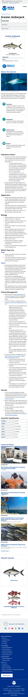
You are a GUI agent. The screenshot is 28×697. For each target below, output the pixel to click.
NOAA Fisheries (14, 695)
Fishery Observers (6, 654)
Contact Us (4, 662)
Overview (5, 21)
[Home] (8, 8)
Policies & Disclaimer (8, 690)
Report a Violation (6, 667)
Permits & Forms (6, 649)
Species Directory (5, 14)
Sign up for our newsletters (17, 624)
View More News (5, 551)
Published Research (7, 658)
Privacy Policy (17, 690)
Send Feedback (7, 675)
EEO (10, 688)
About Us (4, 638)
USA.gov (22, 690)
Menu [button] (25, 6)
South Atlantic (20, 294)
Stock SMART (17, 171)
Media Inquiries (6, 666)
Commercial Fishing (7, 651)
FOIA (14, 688)
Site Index (4, 643)
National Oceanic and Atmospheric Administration (13, 693)
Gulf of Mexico (10, 296)
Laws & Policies (6, 640)
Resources (5, 28)
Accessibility (5, 688)
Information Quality (20, 688)
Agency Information (6, 636)
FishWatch (4, 641)
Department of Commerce (13, 692)
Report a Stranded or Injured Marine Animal (13, 669)
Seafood (4, 25)
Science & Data (5, 660)
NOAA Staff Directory (7, 671)
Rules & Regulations (7, 647)
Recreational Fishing (7, 653)
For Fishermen (4, 645)
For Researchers (5, 656)
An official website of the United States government (12, 1)
